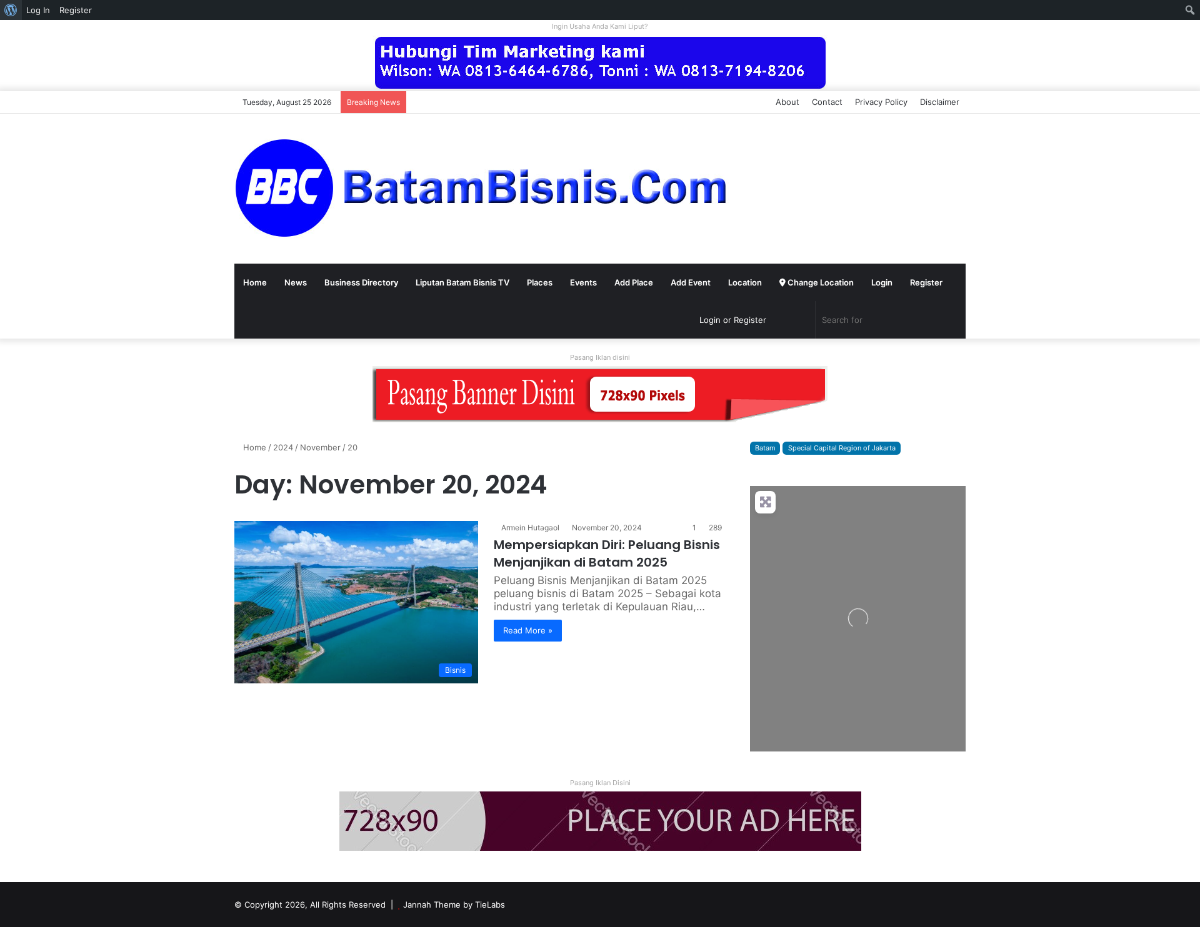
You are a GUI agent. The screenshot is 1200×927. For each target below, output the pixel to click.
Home (255, 282)
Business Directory (361, 282)
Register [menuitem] (75, 10)
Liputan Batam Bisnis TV (462, 282)
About (787, 102)
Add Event (691, 282)
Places (539, 282)
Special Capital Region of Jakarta (842, 448)
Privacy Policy (881, 102)
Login (881, 282)
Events (583, 282)
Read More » (527, 630)
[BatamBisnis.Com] (484, 189)
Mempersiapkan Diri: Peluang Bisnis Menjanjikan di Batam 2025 (607, 553)
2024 (283, 447)
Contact (827, 102)
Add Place (633, 282)
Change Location (820, 282)
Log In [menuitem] (38, 10)
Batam (765, 448)
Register (926, 282)
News (295, 282)
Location (745, 282)
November (320, 447)
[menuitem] (11, 10)
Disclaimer (939, 102)
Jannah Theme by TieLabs (454, 905)
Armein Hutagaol (530, 527)
